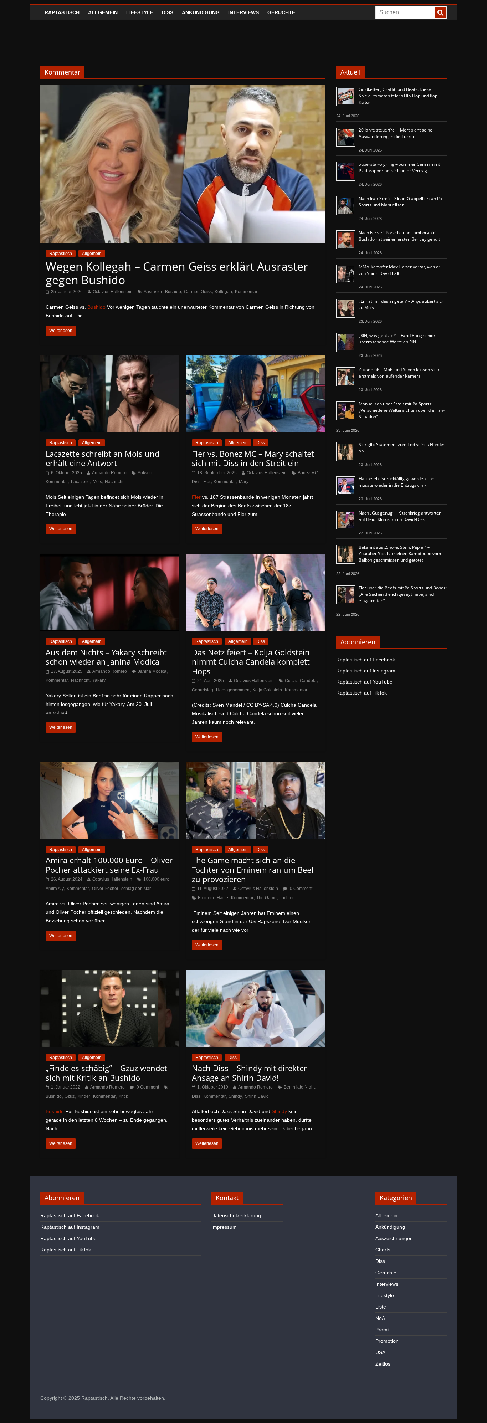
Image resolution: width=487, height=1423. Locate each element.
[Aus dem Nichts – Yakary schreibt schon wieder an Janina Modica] (109, 559)
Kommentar (246, 291)
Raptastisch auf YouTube (364, 682)
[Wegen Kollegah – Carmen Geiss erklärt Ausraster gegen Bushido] (182, 89)
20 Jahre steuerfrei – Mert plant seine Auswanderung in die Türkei (395, 133)
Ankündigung (201, 12)
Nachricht (114, 481)
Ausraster (153, 291)
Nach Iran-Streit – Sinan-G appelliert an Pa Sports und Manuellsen (400, 201)
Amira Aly (55, 888)
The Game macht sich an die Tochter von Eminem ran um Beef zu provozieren (253, 869)
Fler (207, 481)
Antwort (145, 472)
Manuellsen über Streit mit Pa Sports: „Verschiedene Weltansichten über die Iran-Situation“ (402, 410)
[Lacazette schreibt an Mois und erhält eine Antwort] (109, 360)
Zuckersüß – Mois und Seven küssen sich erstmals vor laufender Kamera (399, 373)
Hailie (222, 897)
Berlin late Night (299, 1087)
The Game (266, 897)
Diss (167, 12)
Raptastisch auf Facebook (365, 659)
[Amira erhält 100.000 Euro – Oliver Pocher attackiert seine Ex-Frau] (109, 766)
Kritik (123, 1096)
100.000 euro (156, 879)
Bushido (173, 291)
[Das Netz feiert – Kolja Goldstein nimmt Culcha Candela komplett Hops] (255, 559)
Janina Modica (152, 671)
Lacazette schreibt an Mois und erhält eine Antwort (102, 458)
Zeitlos (382, 1364)
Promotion (387, 1341)
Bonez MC (308, 472)
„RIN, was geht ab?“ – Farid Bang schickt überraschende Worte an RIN (398, 338)
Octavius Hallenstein (113, 291)
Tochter (287, 897)
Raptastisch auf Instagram (365, 671)
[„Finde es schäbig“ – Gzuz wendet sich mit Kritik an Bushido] (109, 974)
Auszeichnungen (394, 1238)
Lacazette (80, 481)
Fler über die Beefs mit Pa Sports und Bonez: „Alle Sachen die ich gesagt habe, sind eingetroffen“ (403, 594)
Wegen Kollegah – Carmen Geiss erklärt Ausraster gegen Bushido (177, 273)
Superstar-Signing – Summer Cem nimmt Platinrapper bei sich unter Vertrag (399, 167)
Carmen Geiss (198, 291)
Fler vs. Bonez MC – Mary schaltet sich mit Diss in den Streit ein (253, 458)
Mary (243, 481)
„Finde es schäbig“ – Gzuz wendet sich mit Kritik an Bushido (106, 1072)
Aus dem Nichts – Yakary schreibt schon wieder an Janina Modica (106, 657)
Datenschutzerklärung (236, 1215)
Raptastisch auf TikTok (361, 693)
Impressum (224, 1227)
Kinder (83, 1096)
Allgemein (103, 12)
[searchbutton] (440, 12)
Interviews (243, 12)
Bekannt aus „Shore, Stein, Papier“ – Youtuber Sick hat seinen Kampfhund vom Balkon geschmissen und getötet (400, 553)
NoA (380, 1318)
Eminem (206, 897)
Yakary (99, 680)
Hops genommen (233, 689)
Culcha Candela (301, 680)
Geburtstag (202, 689)
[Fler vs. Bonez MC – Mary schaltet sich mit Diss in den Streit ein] (255, 360)
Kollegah (223, 291)
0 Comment (300, 888)
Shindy (235, 1096)
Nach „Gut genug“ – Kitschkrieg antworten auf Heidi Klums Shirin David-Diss (400, 516)
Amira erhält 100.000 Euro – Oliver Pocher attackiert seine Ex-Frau (109, 865)
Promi (382, 1329)
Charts (382, 1250)
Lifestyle (139, 12)
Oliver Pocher (105, 888)
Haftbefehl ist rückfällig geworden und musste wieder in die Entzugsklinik (396, 482)
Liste (380, 1307)
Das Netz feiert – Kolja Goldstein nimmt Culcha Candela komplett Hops (251, 661)
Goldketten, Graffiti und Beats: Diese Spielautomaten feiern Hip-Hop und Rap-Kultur (399, 95)
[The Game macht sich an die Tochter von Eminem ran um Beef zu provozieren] (255, 766)
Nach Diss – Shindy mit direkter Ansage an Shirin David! (249, 1072)
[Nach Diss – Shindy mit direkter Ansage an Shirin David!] (255, 974)
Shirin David (257, 1096)
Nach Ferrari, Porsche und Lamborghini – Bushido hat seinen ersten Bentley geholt (399, 236)
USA (380, 1352)
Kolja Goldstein (267, 689)
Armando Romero (109, 472)
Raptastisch (62, 12)
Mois (97, 481)
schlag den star (136, 888)
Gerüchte (281, 12)
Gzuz (70, 1096)
